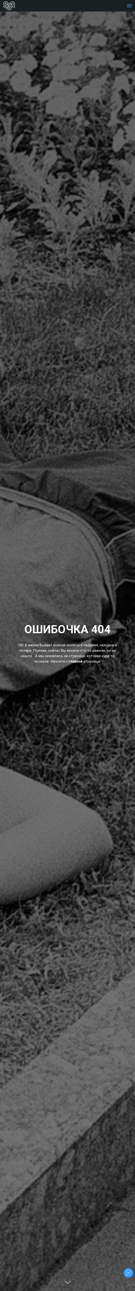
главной (75, 661)
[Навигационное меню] (129, 5)
